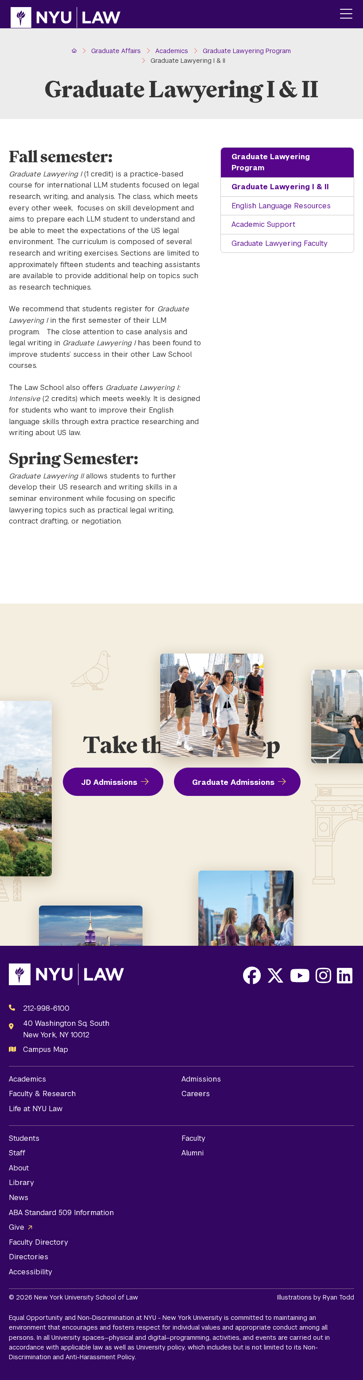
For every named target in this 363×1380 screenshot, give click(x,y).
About (19, 1168)
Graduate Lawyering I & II (280, 186)
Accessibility (30, 1272)
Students (24, 1138)
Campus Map (45, 1049)
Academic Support (263, 224)
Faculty (193, 1138)
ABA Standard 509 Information (61, 1212)
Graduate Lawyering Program (271, 162)
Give (16, 1227)
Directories (28, 1256)
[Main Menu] (346, 14)
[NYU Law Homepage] (65, 14)
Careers (196, 1093)
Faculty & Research (42, 1093)
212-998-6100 (46, 1008)
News (18, 1197)
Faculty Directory (38, 1242)
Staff (17, 1153)
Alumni (193, 1153)
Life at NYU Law (35, 1108)
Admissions (201, 1079)
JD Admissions (109, 782)
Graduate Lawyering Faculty (280, 243)
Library (21, 1182)
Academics (27, 1079)
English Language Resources (281, 205)
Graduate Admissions (233, 782)
